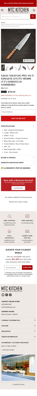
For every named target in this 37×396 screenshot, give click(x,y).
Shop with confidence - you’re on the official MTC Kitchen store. (19, 3)
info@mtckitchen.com (8, 307)
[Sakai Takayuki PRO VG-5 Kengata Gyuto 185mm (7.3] (3, 67)
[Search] (33, 16)
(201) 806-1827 (7, 304)
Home (3, 22)
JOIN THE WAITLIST (18, 118)
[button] (18, 201)
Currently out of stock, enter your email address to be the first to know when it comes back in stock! (17, 105)
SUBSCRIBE (27, 267)
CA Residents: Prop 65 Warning (17, 168)
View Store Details (8, 350)
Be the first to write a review (18, 202)
